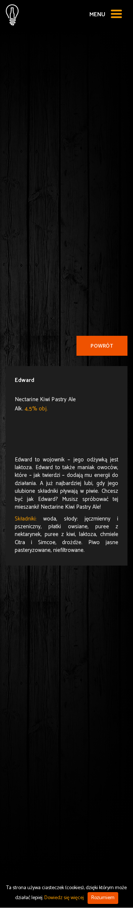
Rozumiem (103, 898)
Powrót (102, 346)
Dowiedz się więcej (64, 898)
